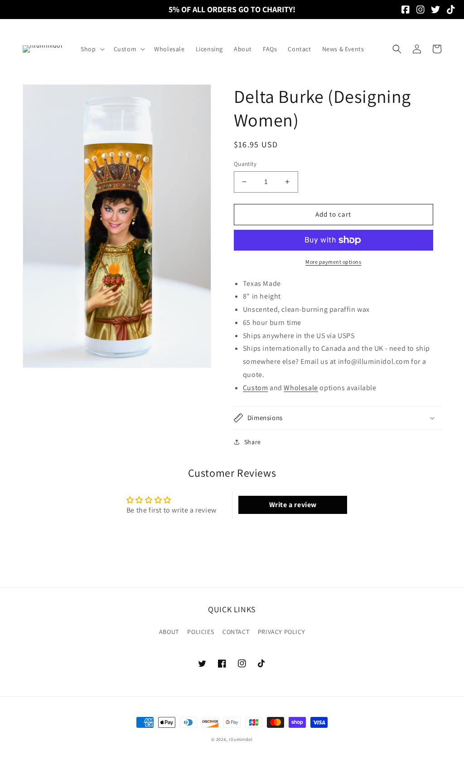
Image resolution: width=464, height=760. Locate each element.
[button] (91, 48)
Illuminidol (241, 739)
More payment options (333, 261)
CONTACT (235, 632)
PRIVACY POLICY (281, 632)
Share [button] (252, 442)
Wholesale (301, 387)
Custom (255, 387)
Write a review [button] (293, 504)
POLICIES (200, 632)
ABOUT (169, 632)
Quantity (245, 164)
